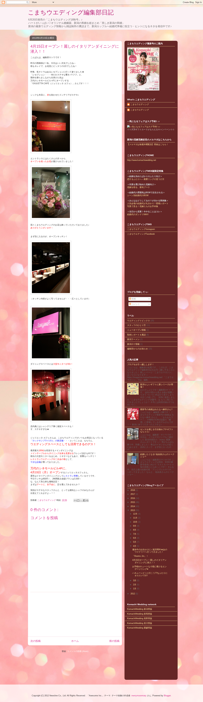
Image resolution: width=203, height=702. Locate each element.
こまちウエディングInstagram (141, 229)
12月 (135, 514)
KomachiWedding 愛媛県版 (139, 628)
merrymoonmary (138, 695)
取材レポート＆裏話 (136, 335)
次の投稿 (35, 641)
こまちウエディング (139, 104)
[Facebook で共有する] (84, 500)
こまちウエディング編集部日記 (71, 12)
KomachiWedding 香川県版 (139, 623)
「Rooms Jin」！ (140, 556)
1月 (135, 588)
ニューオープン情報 (136, 330)
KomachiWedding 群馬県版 (139, 614)
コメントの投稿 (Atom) (77, 651)
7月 (135, 534)
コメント (135, 304)
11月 (135, 518)
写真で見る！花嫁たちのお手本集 (142, 206)
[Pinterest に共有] (87, 500)
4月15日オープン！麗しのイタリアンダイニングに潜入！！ (149, 561)
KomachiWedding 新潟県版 (139, 609)
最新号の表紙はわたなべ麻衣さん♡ (156, 409)
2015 (133, 502)
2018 (133, 490)
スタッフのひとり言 (136, 325)
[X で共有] (81, 500)
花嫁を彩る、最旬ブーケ (138, 187)
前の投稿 (114, 641)
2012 (133, 593)
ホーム (75, 641)
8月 (135, 530)
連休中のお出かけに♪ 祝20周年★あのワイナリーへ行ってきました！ (149, 550)
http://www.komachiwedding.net (141, 160)
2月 (135, 584)
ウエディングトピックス (138, 320)
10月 (135, 522)
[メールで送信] (75, 500)
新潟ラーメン (133, 339)
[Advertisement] (75, 614)
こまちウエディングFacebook (141, 234)
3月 (135, 580)
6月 (135, 538)
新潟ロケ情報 (133, 344)
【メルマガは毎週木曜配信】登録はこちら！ (147, 144)
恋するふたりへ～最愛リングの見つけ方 (145, 179)
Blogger (167, 695)
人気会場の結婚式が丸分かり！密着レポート (147, 203)
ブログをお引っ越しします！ (140, 364)
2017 (133, 494)
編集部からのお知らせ (137, 349)
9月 (135, 526)
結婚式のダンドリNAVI (137, 214)
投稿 (133, 299)
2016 (133, 498)
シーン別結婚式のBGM (137, 195)
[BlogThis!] (78, 500)
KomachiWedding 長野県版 (139, 618)
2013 (133, 510)
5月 (135, 542)
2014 (133, 506)
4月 (135, 546)
